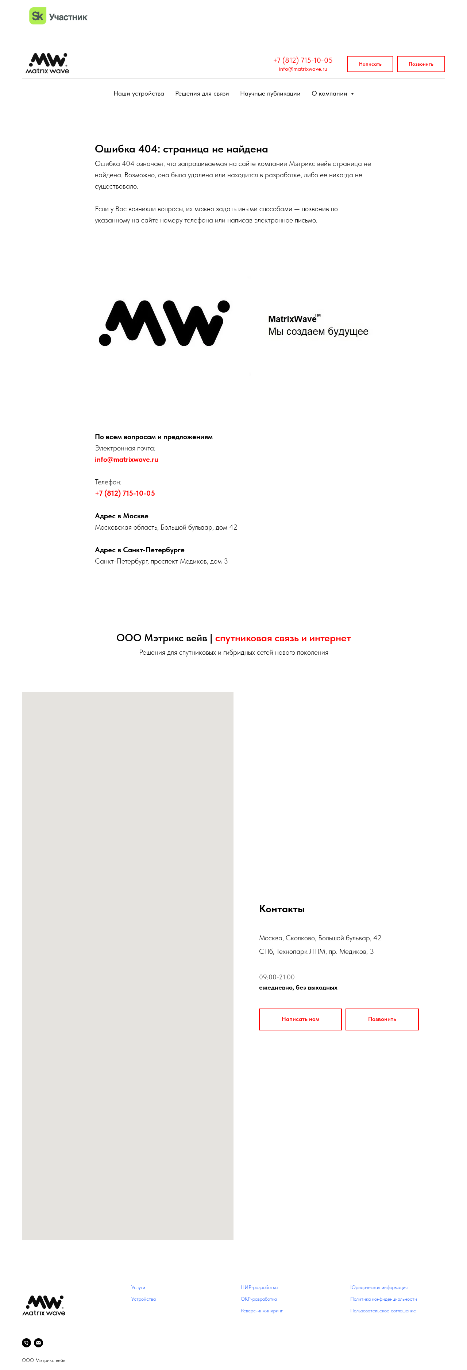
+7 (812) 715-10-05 (303, 60)
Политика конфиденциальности (383, 1299)
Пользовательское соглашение (383, 1310)
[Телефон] (26, 1342)
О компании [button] (330, 93)
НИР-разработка (259, 1287)
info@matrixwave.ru (303, 68)
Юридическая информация (379, 1287)
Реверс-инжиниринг (262, 1310)
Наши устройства (138, 93)
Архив (247, 1333)
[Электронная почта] (38, 1342)
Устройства (143, 1299)
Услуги (138, 1287)
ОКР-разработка (259, 1299)
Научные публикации (270, 93)
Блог (245, 1322)
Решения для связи (202, 93)
